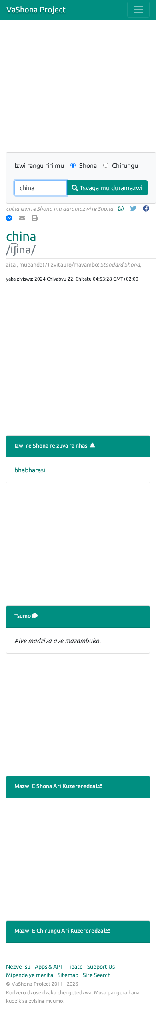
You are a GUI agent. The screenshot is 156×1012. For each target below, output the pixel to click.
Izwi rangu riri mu (39, 165)
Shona (87, 165)
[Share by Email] (23, 218)
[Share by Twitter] (134, 208)
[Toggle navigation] (138, 10)
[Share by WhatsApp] (121, 208)
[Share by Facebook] (147, 208)
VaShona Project (36, 9)
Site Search (97, 975)
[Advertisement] (78, 90)
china (21, 236)
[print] (36, 218)
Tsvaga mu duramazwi (110, 187)
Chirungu (124, 165)
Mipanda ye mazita (29, 975)
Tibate (74, 966)
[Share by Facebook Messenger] (10, 218)
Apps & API (48, 966)
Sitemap (68, 975)
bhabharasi (29, 470)
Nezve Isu (18, 966)
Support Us (101, 966)
